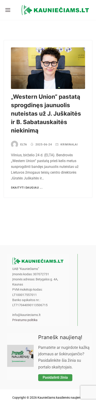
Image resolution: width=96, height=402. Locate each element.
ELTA (23, 144)
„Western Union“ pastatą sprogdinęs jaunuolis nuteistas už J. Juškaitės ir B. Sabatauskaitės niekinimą (46, 113)
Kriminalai (69, 144)
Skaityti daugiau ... (27, 187)
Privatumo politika (25, 320)
